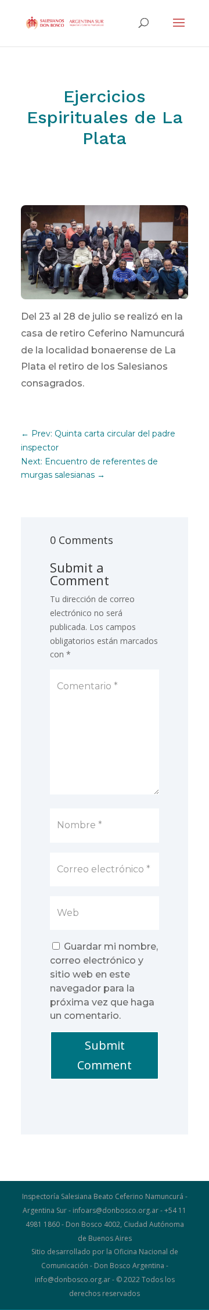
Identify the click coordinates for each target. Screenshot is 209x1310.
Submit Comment (104, 1055)
